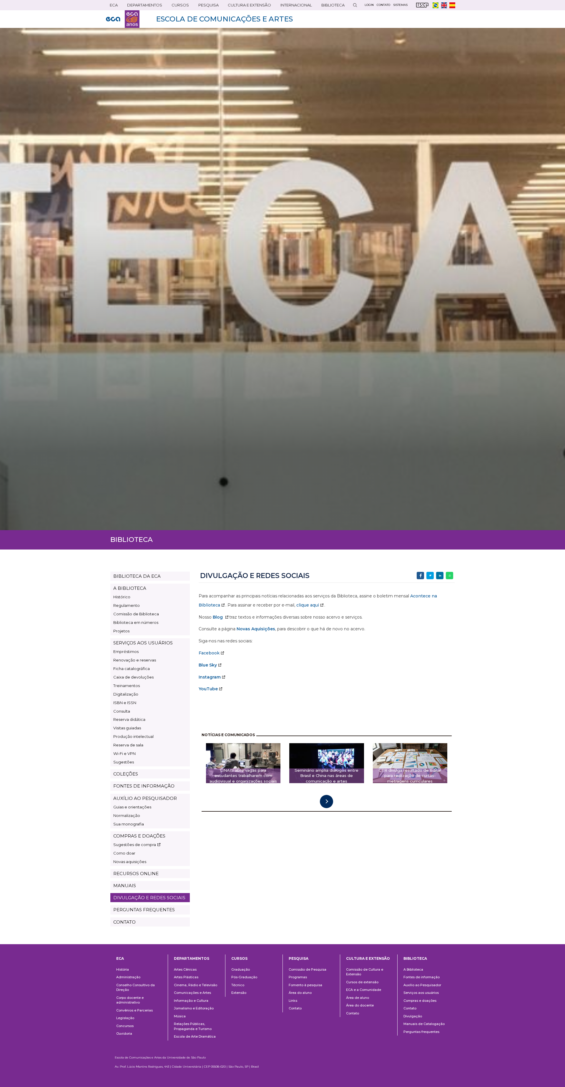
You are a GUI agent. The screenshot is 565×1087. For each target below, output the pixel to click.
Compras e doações (419, 1001)
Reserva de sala (128, 745)
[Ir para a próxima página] (326, 801)
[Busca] (355, 5)
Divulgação (412, 1016)
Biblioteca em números (135, 622)
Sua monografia (128, 824)
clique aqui (307, 605)
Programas (298, 977)
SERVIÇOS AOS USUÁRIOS (143, 643)
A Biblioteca (413, 969)
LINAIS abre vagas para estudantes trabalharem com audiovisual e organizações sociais (243, 775)
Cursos (178, 6)
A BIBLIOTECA (129, 588)
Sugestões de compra (134, 844)
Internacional (294, 6)
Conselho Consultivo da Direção (135, 987)
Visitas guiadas (127, 728)
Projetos (121, 631)
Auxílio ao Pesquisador (422, 985)
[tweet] (430, 575)
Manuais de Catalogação (424, 1024)
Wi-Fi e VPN (124, 753)
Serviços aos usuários (421, 993)
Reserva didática (129, 719)
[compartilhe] (420, 575)
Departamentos (191, 958)
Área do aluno (300, 993)
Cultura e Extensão (247, 6)
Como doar (124, 853)
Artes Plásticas (186, 977)
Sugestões (123, 762)
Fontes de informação (421, 977)
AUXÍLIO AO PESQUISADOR (145, 798)
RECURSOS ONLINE (136, 873)
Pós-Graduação (244, 977)
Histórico (121, 596)
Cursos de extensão (362, 982)
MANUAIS (124, 885)
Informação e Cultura (191, 1001)
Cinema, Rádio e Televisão (195, 985)
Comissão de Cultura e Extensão (364, 972)
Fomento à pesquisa (305, 985)
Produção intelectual (133, 736)
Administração (128, 977)
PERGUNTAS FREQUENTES (144, 909)
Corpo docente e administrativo (130, 1000)
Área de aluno (357, 998)
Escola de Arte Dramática (195, 1036)
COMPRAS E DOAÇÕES (139, 836)
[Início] (122, 19)
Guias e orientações (132, 807)
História (122, 969)
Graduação (240, 969)
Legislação (125, 1018)
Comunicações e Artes (192, 993)
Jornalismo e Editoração (194, 1008)
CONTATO (124, 922)
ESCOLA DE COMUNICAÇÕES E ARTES (224, 19)
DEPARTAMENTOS (142, 6)
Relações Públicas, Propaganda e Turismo (193, 1026)
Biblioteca (331, 6)
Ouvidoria (124, 1033)
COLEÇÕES (125, 774)
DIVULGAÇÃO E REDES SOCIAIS (149, 897)
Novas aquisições (129, 861)
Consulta (121, 711)
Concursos (125, 1026)
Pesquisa (207, 6)
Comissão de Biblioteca (136, 614)
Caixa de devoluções (133, 677)
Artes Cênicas (185, 969)
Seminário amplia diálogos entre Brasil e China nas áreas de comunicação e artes (326, 775)
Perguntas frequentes (421, 1032)
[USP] (422, 5)
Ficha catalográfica (131, 668)
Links (293, 1001)
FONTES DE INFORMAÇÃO (144, 786)
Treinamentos (126, 685)
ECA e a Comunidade (363, 990)
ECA (112, 6)
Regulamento (126, 605)
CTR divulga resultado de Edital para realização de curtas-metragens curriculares (410, 775)
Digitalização (125, 694)
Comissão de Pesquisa (307, 969)
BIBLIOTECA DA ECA (137, 576)
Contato (295, 1008)
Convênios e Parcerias (134, 1010)
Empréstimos (126, 651)
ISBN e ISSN (124, 702)
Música (180, 1016)
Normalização (126, 815)
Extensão (238, 993)
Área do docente (360, 1005)
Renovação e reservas (134, 660)
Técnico (237, 985)
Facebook (209, 653)
